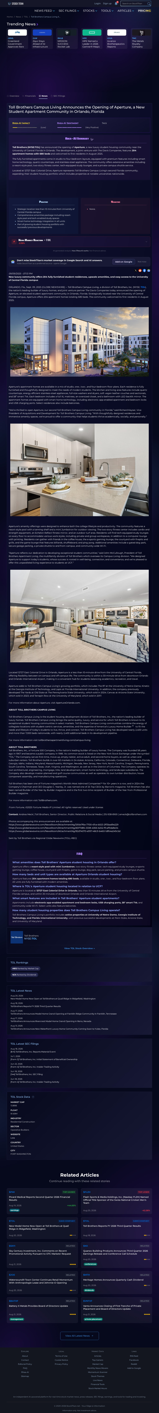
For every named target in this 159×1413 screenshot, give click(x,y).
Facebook (134, 1360)
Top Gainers (97, 1360)
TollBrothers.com (47, 800)
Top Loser (143, 1192)
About (25, 1356)
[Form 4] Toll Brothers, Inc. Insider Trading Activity (35, 1067)
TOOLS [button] (106, 10)
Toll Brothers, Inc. (123, 287)
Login (97, 3)
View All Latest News (77, 1335)
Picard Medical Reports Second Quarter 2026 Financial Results (39, 1198)
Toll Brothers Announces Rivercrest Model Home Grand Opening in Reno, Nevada (51, 1021)
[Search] (149, 3)
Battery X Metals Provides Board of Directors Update (38, 1306)
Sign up (107, 3)
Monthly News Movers (97, 1368)
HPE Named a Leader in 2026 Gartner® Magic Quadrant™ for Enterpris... (91, 47)
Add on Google (123, 262)
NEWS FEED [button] (43, 10)
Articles (97, 1356)
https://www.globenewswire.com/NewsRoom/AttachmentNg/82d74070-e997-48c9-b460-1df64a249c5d (64, 831)
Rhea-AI (25, 1372)
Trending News (21, 24)
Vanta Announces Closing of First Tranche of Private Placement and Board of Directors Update (112, 1307)
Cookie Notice (61, 1360)
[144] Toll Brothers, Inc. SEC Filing (27, 1074)
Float (14, 1110)
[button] (92, 139)
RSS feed (134, 1356)
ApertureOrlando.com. (68, 702)
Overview (14, 96)
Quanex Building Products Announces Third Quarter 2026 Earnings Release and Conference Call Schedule (115, 1252)
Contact (25, 1360)
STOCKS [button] (88, 10)
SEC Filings (59, 96)
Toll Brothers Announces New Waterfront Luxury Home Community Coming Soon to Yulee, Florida (59, 1029)
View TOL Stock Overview (79, 948)
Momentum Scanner (97, 1372)
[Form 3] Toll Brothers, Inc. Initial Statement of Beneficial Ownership (44, 1059)
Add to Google (134, 1368)
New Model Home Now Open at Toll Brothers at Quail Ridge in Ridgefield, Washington (53, 999)
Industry (16, 1118)
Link (13, 1138)
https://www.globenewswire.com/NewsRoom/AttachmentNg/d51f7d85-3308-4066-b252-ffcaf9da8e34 (63, 827)
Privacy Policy (61, 1364)
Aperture (13, 293)
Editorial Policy (25, 1364)
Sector (15, 1126)
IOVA (109, 38)
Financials (30, 96)
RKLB (60, 38)
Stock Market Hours (98, 1388)
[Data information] (33, 1097)
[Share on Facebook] (144, 270)
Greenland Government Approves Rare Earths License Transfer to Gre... (16, 47)
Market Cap (17, 1102)
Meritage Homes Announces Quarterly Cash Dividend (113, 1279)
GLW (35, 38)
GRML (11, 38)
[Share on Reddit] (139, 270)
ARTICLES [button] (124, 10)
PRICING (144, 10)
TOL (143, 287)
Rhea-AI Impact (21, 123)
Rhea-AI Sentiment (67, 123)
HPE (84, 38)
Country (16, 1142)
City (13, 1151)
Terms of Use (61, 1356)
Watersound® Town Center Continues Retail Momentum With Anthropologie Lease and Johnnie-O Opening (41, 1281)
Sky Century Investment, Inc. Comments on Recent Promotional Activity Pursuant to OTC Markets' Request (40, 1252)
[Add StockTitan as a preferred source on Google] (148, 270)
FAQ (25, 1368)
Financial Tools (97, 1384)
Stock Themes (97, 1376)
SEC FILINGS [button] (67, 10)
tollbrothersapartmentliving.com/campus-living (64, 740)
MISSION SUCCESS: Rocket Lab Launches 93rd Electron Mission (67, 47)
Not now (142, 261)
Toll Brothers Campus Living (83, 287)
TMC (134, 38)
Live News (97, 1380)
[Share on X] (135, 270)
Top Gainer (69, 1192)
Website (15, 1134)
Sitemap (25, 1376)
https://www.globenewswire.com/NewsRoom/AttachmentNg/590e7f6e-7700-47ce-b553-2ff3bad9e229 (63, 824)
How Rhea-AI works (80, 251)
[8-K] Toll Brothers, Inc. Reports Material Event (33, 1052)
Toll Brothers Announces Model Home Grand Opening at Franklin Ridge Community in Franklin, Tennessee (64, 1014)
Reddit (134, 1364)
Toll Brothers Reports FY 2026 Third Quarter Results (36, 1006)
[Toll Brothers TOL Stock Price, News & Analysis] (17, 937)
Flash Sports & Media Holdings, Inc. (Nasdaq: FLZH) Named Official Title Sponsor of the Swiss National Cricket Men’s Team (116, 1200)
